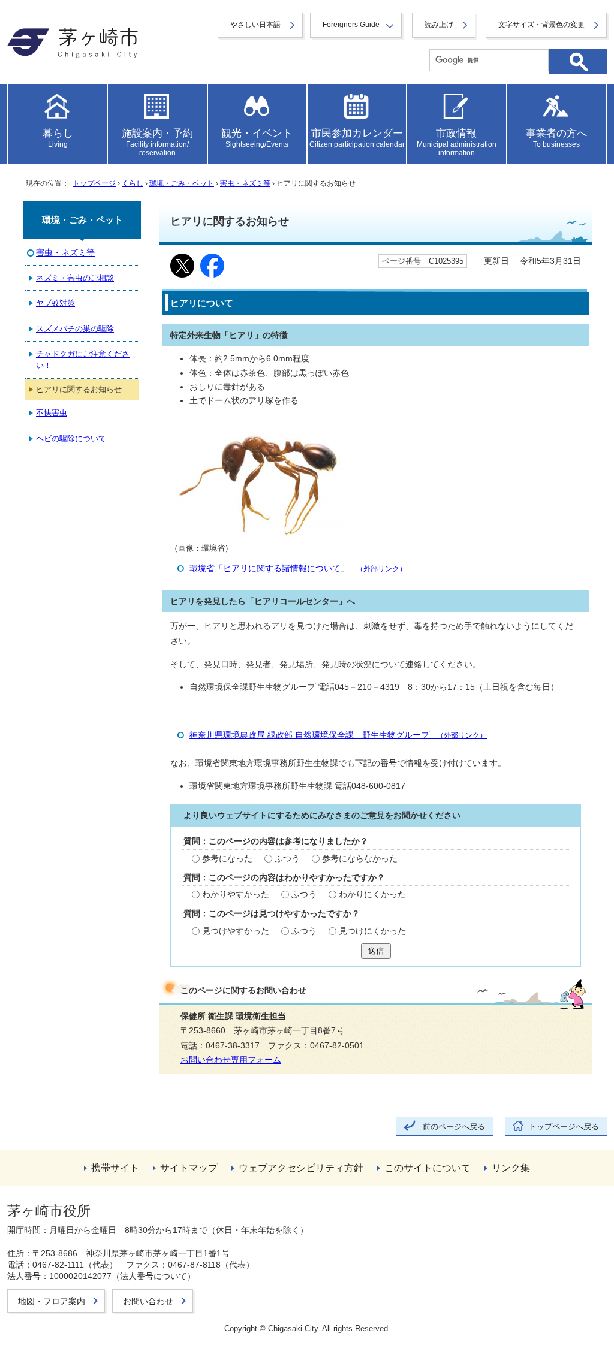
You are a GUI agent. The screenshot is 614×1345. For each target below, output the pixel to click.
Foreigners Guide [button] (351, 24)
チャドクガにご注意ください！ (83, 359)
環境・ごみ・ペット (181, 183)
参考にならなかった (360, 858)
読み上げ (439, 24)
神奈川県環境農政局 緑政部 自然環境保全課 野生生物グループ (338, 735)
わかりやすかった (235, 894)
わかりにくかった (372, 894)
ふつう (287, 858)
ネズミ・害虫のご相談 (75, 277)
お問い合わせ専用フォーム (230, 1060)
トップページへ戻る (564, 1126)
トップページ (94, 183)
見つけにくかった (372, 931)
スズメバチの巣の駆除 (75, 328)
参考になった (227, 858)
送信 (376, 950)
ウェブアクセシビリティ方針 (301, 1168)
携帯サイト (115, 1168)
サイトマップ (189, 1168)
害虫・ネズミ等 (245, 183)
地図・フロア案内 (51, 1301)
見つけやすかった (235, 931)
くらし (132, 183)
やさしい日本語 (255, 24)
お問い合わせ (148, 1301)
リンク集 (511, 1168)
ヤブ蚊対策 (55, 302)
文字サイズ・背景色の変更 (541, 24)
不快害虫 (51, 412)
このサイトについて (427, 1168)
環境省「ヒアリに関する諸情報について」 (298, 568)
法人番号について (153, 1276)
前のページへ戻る (454, 1126)
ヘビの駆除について (71, 438)
